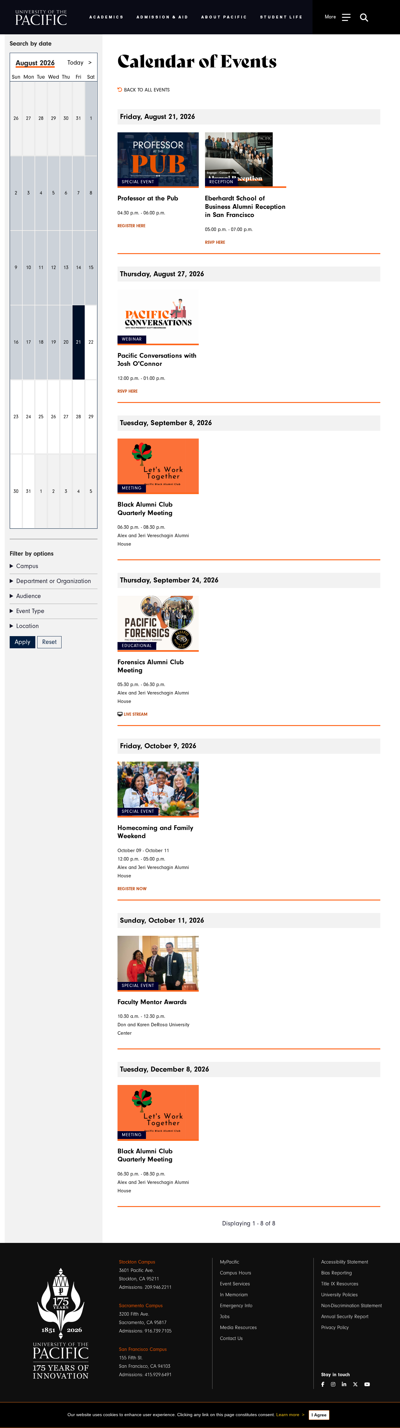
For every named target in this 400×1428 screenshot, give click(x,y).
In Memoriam (234, 1295)
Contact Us (231, 1338)
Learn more (287, 1414)
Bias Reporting (336, 1273)
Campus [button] (27, 566)
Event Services (235, 1284)
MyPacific (229, 1262)
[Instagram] (335, 1385)
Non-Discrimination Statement (351, 1305)
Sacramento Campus (141, 1305)
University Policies (339, 1295)
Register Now (132, 888)
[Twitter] (358, 1385)
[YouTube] (369, 1385)
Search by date (31, 43)
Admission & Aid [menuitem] (163, 16)
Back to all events (146, 90)
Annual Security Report (344, 1316)
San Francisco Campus (143, 1349)
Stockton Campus (137, 1262)
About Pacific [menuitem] (224, 16)
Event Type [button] (30, 611)
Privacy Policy (335, 1327)
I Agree (319, 1414)
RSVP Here (215, 242)
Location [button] (27, 626)
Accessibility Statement (344, 1262)
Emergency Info (236, 1305)
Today (75, 62)
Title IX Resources (339, 1284)
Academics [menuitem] (106, 16)
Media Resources (238, 1327)
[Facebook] (325, 1385)
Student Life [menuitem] (281, 16)
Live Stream (135, 714)
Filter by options (31, 553)
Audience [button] (28, 596)
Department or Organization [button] (53, 581)
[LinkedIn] (346, 1385)
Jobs (225, 1316)
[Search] (364, 17)
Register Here (131, 225)
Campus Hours (235, 1273)
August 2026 (35, 63)
